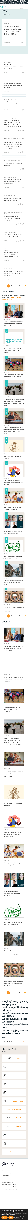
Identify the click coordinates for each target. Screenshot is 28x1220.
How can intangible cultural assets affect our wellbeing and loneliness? (12, 181)
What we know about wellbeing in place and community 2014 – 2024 (11, 254)
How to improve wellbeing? (10, 1189)
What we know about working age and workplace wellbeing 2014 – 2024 (13, 67)
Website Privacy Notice (8, 1173)
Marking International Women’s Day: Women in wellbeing (12, 218)
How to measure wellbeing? (10, 1187)
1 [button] (9, 50)
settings (13, 1214)
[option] (14, 32)
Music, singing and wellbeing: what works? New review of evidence (13, 85)
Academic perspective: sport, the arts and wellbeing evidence (13, 104)
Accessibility (5, 1175)
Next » (25, 285)
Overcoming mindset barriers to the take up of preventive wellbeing (13, 273)
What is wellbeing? (7, 1182)
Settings (18, 1217)
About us (4, 1171)
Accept (4, 1217)
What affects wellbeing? (9, 1184)
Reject (11, 1217)
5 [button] (18, 50)
